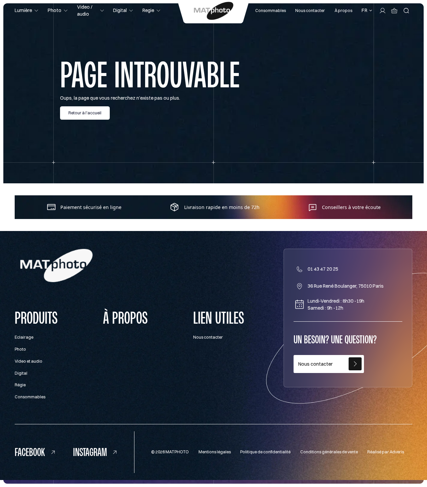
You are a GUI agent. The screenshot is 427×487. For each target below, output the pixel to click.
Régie (20, 384)
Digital (21, 373)
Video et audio (28, 361)
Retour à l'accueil (84, 112)
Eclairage (24, 337)
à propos (125, 318)
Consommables (270, 10)
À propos (343, 10)
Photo (20, 349)
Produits (36, 318)
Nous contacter (310, 10)
